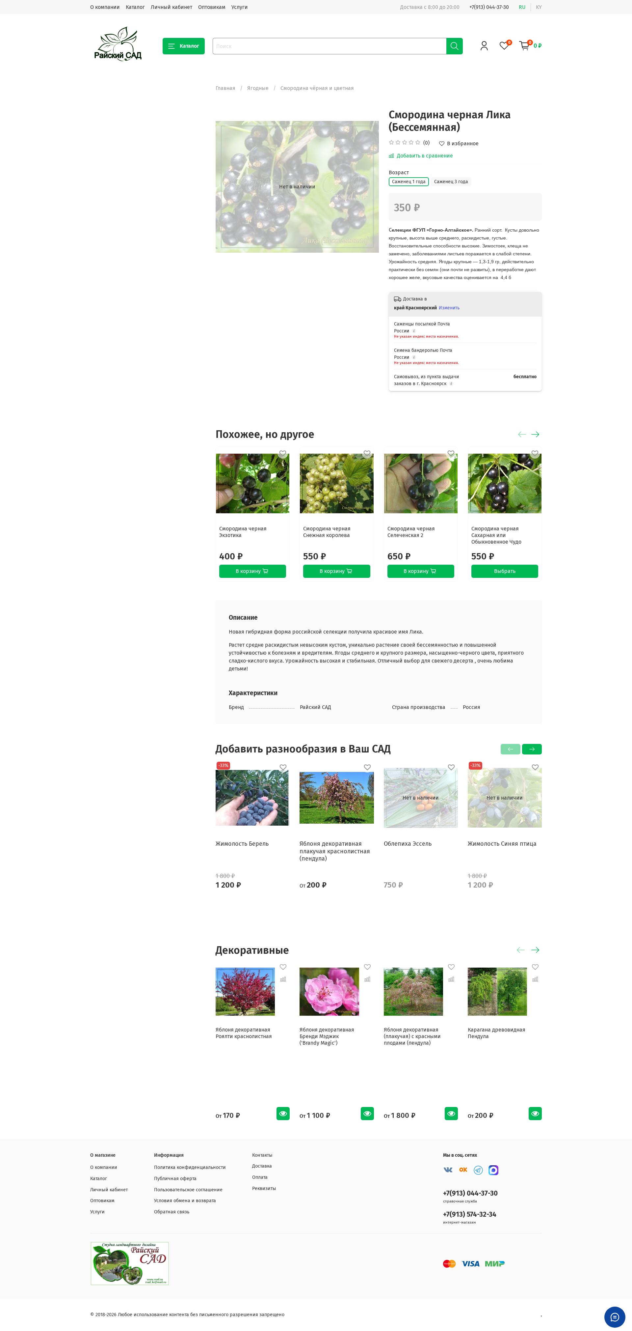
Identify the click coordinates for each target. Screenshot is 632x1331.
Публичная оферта (175, 1178)
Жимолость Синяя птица (502, 843)
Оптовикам (211, 7)
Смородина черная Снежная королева (327, 531)
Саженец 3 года (451, 181)
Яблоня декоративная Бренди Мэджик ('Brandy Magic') (327, 1036)
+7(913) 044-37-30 (489, 7)
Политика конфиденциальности (190, 1167)
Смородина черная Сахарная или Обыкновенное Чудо (496, 535)
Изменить (449, 308)
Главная (225, 88)
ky (539, 7)
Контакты (262, 1155)
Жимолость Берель (242, 843)
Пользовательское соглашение (188, 1190)
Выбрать (504, 571)
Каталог (135, 7)
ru (522, 7)
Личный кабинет (171, 7)
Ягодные (258, 88)
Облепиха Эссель (408, 843)
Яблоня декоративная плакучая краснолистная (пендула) (335, 851)
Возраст (399, 172)
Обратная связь (171, 1212)
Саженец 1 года (409, 181)
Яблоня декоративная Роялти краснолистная (244, 1033)
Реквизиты (264, 1188)
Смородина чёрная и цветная (317, 88)
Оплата (260, 1177)
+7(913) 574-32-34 (469, 1214)
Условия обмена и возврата (185, 1201)
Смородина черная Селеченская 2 (411, 531)
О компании (105, 7)
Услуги (239, 7)
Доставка (262, 1166)
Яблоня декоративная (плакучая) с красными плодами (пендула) (412, 1036)
